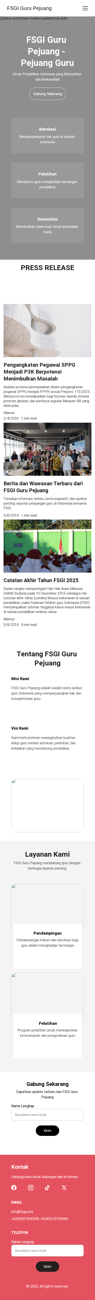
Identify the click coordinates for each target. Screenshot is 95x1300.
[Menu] (85, 8)
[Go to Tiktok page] (47, 1187)
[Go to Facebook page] (14, 1187)
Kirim (47, 1131)
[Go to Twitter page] (64, 1187)
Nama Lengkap (22, 1106)
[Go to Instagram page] (30, 1187)
